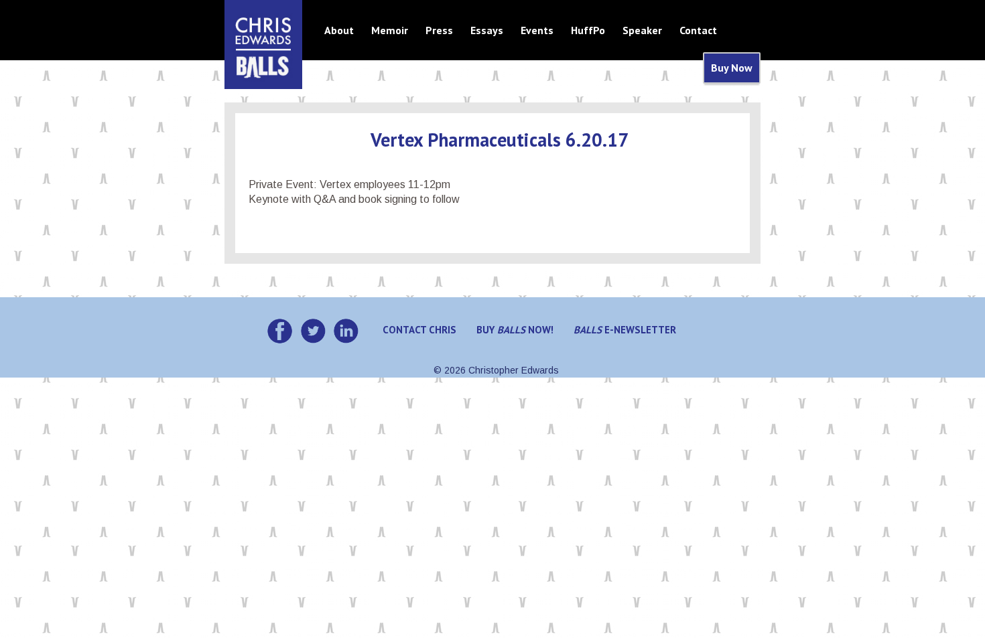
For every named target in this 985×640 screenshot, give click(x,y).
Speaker (642, 30)
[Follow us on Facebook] (280, 331)
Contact (698, 30)
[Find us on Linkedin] (345, 330)
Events (537, 30)
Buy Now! (514, 329)
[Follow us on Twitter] (313, 330)
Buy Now (731, 67)
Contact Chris (419, 329)
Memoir (389, 30)
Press (439, 30)
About (339, 30)
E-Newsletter (625, 329)
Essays (486, 30)
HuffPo (588, 30)
